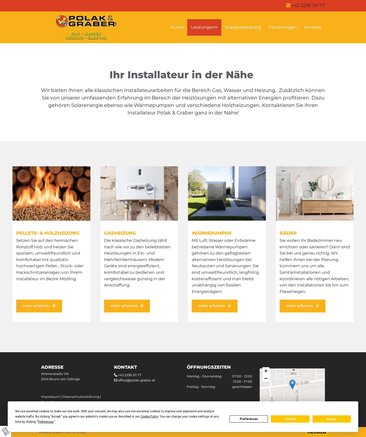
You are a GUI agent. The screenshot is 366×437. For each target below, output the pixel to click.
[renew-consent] (5, 431)
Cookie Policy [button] (149, 416)
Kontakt (312, 27)
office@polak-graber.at (136, 380)
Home (176, 27)
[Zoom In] (266, 371)
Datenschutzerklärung (80, 397)
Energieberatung (243, 27)
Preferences (249, 419)
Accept (331, 419)
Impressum (50, 397)
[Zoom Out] (266, 378)
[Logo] (85, 27)
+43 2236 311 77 (129, 375)
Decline (290, 419)
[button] (39, 306)
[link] (204, 27)
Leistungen (203, 27)
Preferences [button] (46, 422)
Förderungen (283, 27)
